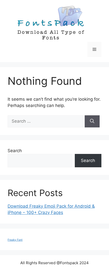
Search (15, 150)
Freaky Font (15, 239)
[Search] (92, 121)
